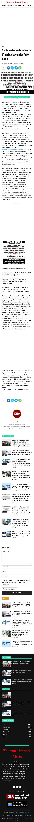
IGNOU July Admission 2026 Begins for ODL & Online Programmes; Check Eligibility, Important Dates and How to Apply (21, 463)
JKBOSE (3, 499)
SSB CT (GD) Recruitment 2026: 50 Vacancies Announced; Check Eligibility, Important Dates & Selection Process (21, 475)
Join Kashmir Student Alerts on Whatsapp (17, 97)
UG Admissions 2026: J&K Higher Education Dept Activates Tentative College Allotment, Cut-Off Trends (21, 604)
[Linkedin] (16, 791)
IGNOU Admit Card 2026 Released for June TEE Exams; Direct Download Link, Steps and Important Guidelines (22, 643)
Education (4, 455)
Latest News (4, 444)
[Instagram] (13, 791)
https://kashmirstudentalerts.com (17, 424)
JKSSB (3, 524)
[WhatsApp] (20, 68)
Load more (16, 649)
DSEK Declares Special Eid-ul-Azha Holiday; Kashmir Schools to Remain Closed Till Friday (22, 452)
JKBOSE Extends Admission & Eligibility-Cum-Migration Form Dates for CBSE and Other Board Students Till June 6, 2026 (21, 498)
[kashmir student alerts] (17, 2)
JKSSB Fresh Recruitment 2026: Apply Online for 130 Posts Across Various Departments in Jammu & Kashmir (20, 523)
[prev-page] (3, 542)
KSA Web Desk (8, 63)
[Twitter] (12, 68)
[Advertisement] (17, 29)
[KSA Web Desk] (3, 63)
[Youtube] (24, 791)
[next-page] (5, 542)
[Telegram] (16, 68)
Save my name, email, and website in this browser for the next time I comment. (16, 582)
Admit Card (4, 488)
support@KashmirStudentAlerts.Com (20, 812)
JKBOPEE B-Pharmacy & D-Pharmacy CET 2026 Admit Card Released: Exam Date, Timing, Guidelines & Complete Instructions (22, 511)
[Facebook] (8, 68)
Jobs (3, 46)
